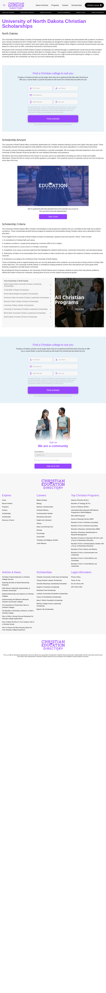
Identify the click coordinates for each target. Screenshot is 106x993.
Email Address (39, 451)
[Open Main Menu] (4, 5)
